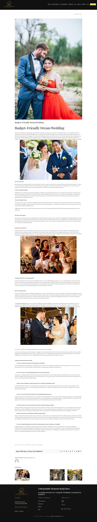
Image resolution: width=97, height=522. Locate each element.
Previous (76, 14)
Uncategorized (33, 444)
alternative (60, 280)
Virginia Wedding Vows (20, 444)
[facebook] (63, 501)
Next (80, 14)
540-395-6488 (66, 508)
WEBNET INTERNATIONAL (56, 516)
